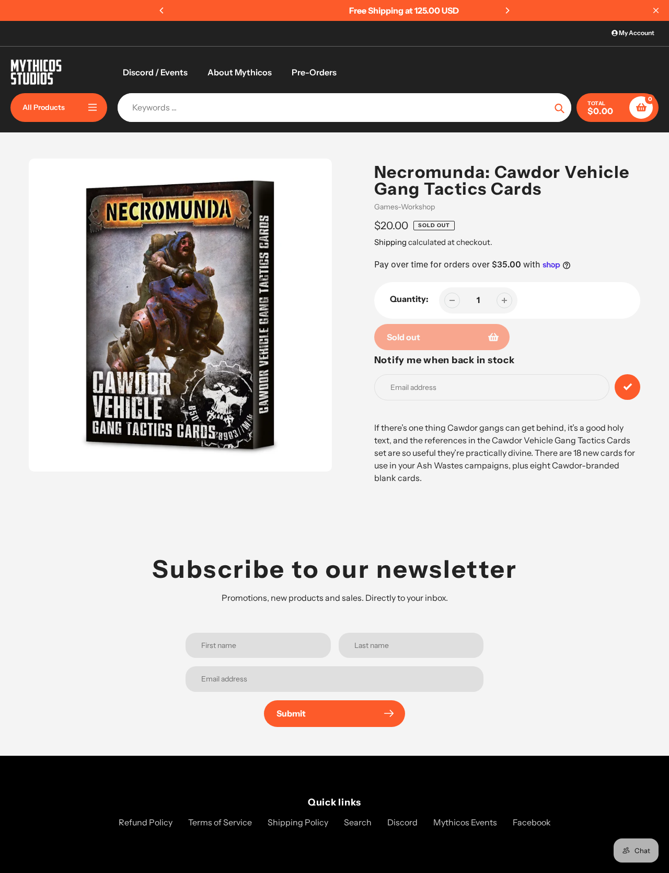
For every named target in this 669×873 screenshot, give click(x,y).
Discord (402, 822)
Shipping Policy (298, 822)
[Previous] (162, 10)
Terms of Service (220, 822)
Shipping (390, 242)
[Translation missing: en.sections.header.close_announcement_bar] (656, 10)
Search (358, 822)
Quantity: (409, 299)
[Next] (507, 10)
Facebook (532, 822)
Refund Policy (145, 822)
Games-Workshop (404, 206)
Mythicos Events (465, 822)
